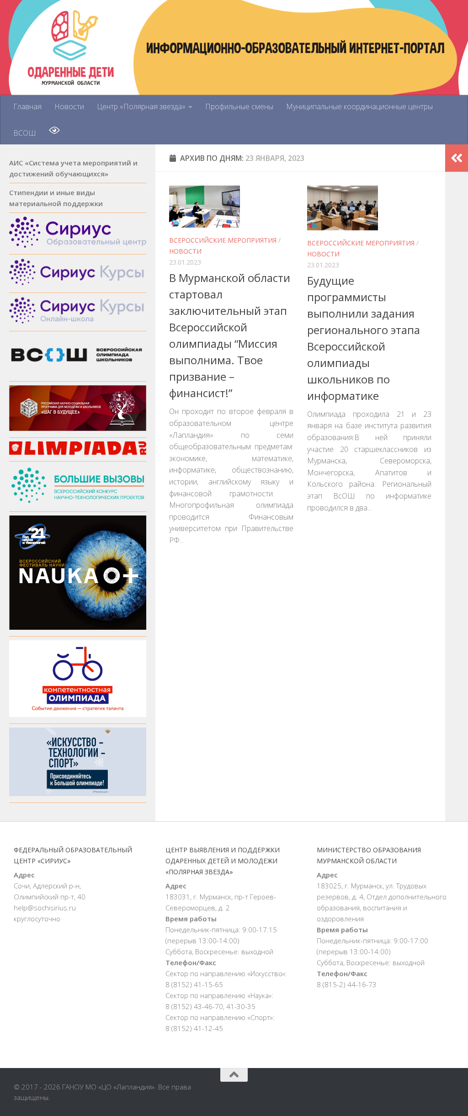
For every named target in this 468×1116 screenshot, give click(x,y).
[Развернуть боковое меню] (456, 158)
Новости (69, 106)
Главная (27, 106)
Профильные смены (239, 106)
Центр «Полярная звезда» (141, 106)
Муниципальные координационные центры (359, 106)
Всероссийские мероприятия (223, 240)
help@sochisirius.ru (45, 907)
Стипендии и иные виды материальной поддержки (56, 198)
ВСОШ (24, 133)
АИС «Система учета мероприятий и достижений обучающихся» (73, 168)
